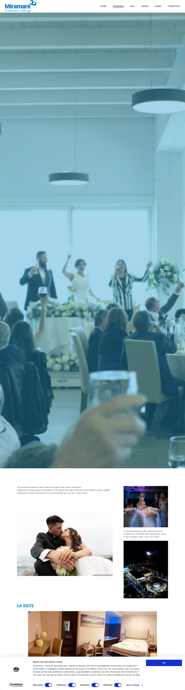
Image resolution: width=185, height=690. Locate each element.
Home (103, 6)
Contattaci (174, 6)
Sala (132, 6)
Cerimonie (118, 6)
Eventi (158, 6)
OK (164, 663)
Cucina (144, 6)
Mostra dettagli (133, 685)
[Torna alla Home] (21, 6)
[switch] (72, 685)
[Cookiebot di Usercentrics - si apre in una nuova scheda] (16, 685)
